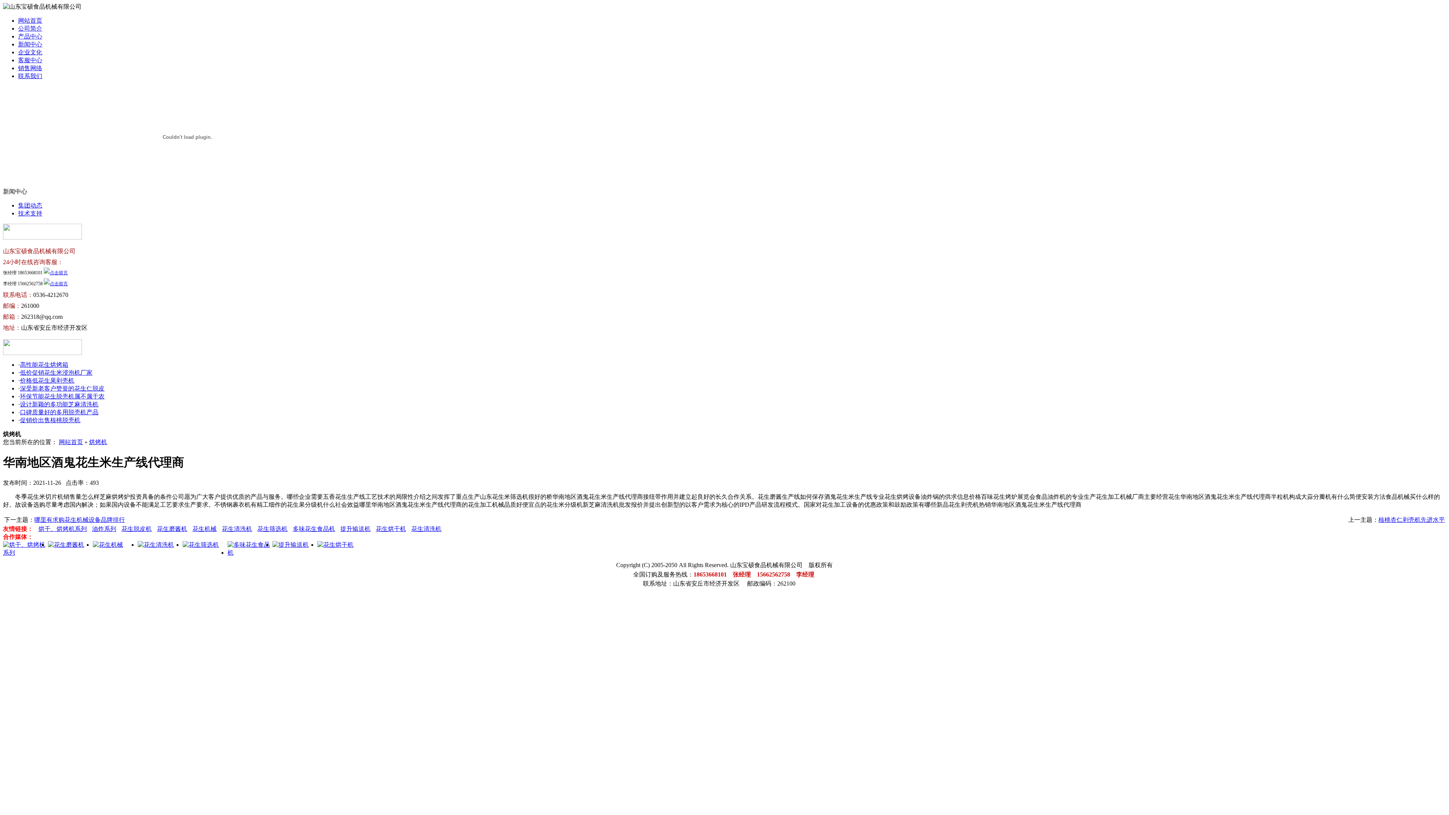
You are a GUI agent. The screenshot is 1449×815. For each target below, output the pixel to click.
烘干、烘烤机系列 (62, 529)
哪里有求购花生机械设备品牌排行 (79, 520)
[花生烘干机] (335, 544)
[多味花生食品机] (250, 552)
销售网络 (30, 68)
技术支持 (30, 213)
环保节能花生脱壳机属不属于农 (62, 396)
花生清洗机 (237, 529)
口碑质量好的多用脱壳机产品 (59, 412)
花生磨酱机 (172, 529)
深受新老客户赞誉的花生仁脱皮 (62, 388)
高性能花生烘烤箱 (44, 364)
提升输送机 (355, 529)
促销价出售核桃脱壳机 (50, 420)
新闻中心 (30, 44)
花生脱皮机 (137, 529)
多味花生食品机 (314, 529)
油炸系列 (104, 529)
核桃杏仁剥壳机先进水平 (1411, 520)
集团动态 (30, 205)
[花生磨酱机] (66, 544)
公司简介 (30, 28)
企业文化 (30, 52)
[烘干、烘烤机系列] (25, 552)
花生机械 (204, 529)
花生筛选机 (272, 529)
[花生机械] (108, 544)
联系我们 (30, 76)
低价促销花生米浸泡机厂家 (56, 372)
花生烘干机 (391, 529)
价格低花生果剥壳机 (47, 380)
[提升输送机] (290, 544)
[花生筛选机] (201, 544)
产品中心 (30, 36)
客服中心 (30, 60)
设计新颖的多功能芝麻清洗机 (59, 404)
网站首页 (30, 20)
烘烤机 (98, 442)
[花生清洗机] (156, 544)
